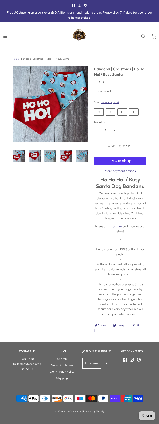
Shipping (62, 378)
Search (62, 359)
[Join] (106, 363)
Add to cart (120, 146)
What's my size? (110, 102)
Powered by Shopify (93, 411)
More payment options (120, 171)
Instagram (115, 226)
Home (16, 58)
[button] (19, 156)
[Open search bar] (143, 36)
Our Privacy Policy (62, 371)
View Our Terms (62, 365)
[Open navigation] (5, 36)
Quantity (99, 122)
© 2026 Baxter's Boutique (68, 411)
